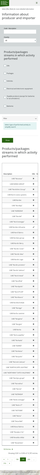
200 (28, 459)
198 (17, 459)
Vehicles (10, 81)
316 (4, 463)
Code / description (10, 28)
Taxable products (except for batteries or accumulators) (21, 97)
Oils (8, 66)
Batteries (10, 106)
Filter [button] (5, 118)
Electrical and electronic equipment (20, 89)
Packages (10, 73)
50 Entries (7, 449)
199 (23, 459)
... (12, 459)
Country (6, 37)
